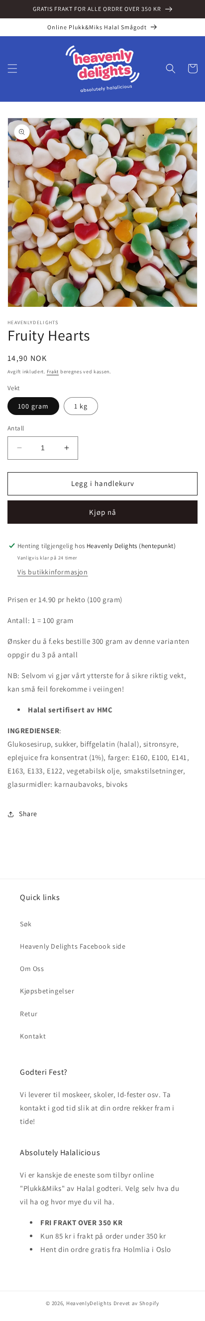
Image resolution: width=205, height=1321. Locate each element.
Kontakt (33, 1036)
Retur (29, 1013)
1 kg (81, 406)
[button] (12, 68)
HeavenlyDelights (89, 1303)
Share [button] (28, 813)
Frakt (53, 371)
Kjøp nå (102, 512)
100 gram (33, 406)
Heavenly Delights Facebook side (73, 946)
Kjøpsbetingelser (47, 990)
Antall (15, 428)
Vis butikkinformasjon (52, 571)
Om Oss (32, 968)
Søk (26, 923)
